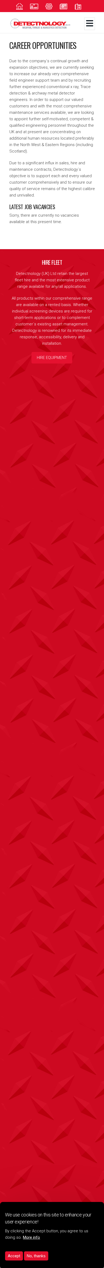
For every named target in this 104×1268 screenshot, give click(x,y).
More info (31, 1237)
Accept (14, 1256)
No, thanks (36, 1256)
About (37, 6)
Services (51, 6)
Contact (81, 6)
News (66, 6)
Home (22, 6)
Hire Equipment (52, 357)
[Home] (46, 23)
